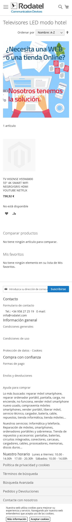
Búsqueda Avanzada (18, 482)
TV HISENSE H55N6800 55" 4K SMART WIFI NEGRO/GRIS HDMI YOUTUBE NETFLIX (18, 184)
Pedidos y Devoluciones (21, 491)
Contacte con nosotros (20, 500)
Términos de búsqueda (20, 474)
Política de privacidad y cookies (26, 465)
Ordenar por (26, 32)
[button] (6, 213)
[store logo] (27, 8)
